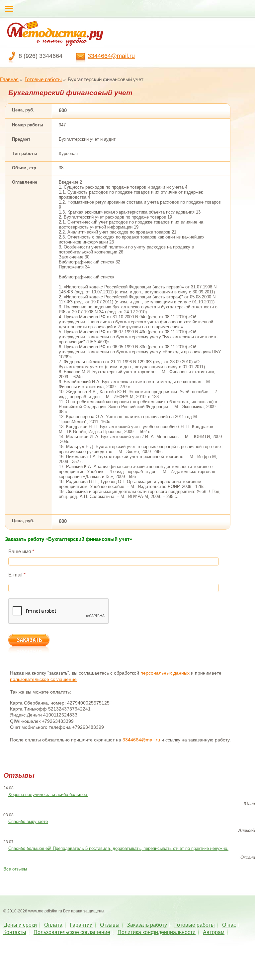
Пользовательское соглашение (72, 932)
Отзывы (110, 925)
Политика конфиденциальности (157, 932)
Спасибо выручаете (28, 821)
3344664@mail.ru (111, 56)
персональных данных (165, 673)
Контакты (14, 932)
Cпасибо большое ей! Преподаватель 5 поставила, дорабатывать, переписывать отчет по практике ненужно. (118, 848)
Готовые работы (43, 79)
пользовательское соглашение (43, 679)
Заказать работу (147, 925)
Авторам (213, 932)
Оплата (53, 925)
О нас (229, 925)
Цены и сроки (20, 925)
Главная (9, 79)
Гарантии (81, 925)
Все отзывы (15, 869)
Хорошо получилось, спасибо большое (48, 794)
